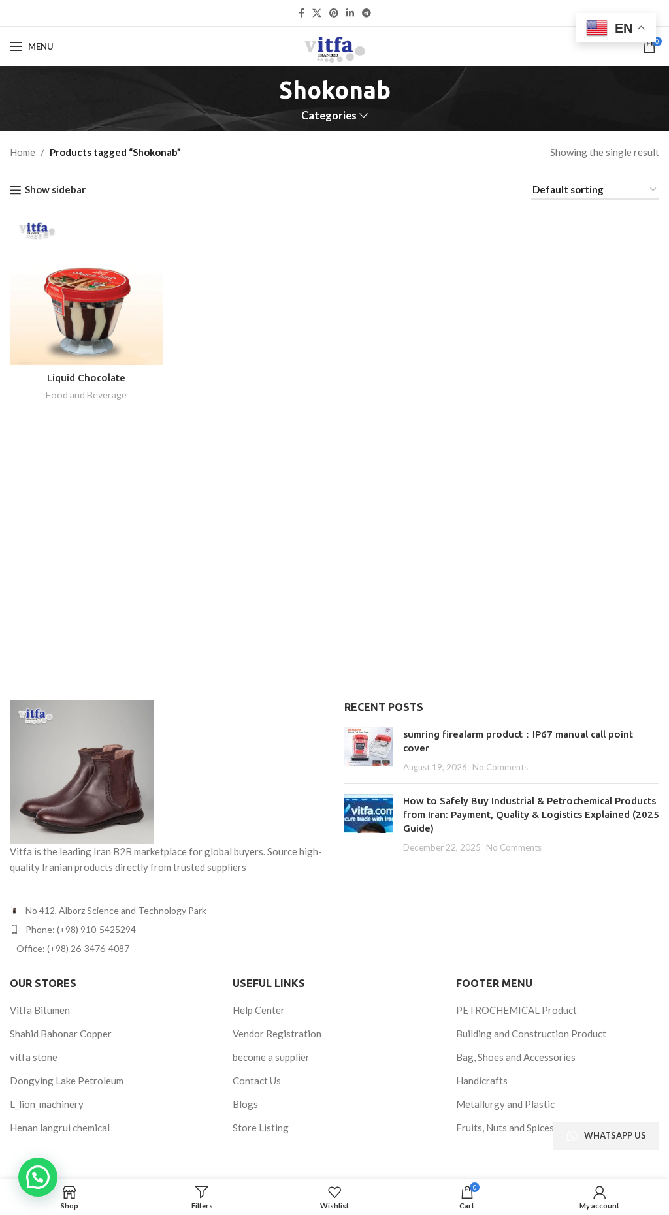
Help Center (259, 1010)
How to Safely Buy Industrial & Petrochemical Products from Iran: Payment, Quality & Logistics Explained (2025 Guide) (531, 814)
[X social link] (316, 13)
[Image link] (82, 770)
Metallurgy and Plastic (505, 1104)
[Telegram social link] (366, 13)
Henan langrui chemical (60, 1127)
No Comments (500, 767)
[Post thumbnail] (368, 750)
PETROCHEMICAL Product (516, 1010)
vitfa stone (33, 1057)
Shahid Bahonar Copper (61, 1033)
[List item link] (167, 930)
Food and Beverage (86, 394)
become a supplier (271, 1057)
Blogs (245, 1104)
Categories (329, 115)
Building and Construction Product (531, 1033)
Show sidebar (55, 190)
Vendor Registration (277, 1033)
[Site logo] (334, 45)
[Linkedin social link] (350, 13)
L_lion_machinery (47, 1104)
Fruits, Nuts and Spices (505, 1127)
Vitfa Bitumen (40, 1010)
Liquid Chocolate (86, 377)
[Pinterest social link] (333, 13)
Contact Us (257, 1080)
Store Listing (261, 1127)
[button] (37, 1177)
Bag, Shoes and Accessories (516, 1057)
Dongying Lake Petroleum (66, 1080)
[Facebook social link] (301, 13)
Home (22, 152)
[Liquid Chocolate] (86, 289)
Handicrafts (482, 1080)
